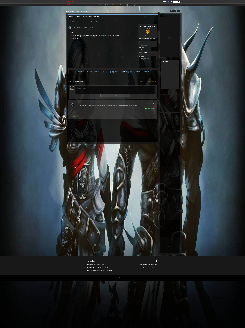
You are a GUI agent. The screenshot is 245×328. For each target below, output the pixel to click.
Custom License (109, 270)
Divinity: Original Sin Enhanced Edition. (91, 22)
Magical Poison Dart (129, 71)
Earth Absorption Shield (107, 71)
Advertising (142, 264)
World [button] (137, 4)
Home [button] (102, 4)
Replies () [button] (147, 108)
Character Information (70, 11)
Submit (115, 95)
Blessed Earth (81, 71)
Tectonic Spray (133, 72)
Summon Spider (117, 72)
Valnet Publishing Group (153, 267)
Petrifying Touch (146, 71)
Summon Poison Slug (107, 72)
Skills (78, 11)
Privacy (152, 264)
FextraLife (142, 267)
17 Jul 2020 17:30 (147, 103)
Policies (156, 264)
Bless (75, 71)
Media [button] (150, 4)
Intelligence (90, 34)
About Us (98, 264)
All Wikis (91, 264)
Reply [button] (153, 108)
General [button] (108, 4)
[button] (165, 2)
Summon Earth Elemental (94, 72)
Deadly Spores (97, 71)
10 (175, 10)
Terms (149, 264)
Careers (145, 264)
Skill (79, 22)
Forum (95, 264)
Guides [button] (143, 4)
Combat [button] (123, 4)
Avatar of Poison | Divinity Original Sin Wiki (84, 17)
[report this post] (153, 103)
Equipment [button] (130, 4)
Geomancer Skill (113, 69)
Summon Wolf (125, 72)
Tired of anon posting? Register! (148, 81)
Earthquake (116, 71)
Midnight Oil (138, 71)
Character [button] (116, 4)
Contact (102, 264)
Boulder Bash (89, 71)
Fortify (122, 71)
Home (88, 264)
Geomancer (84, 11)
